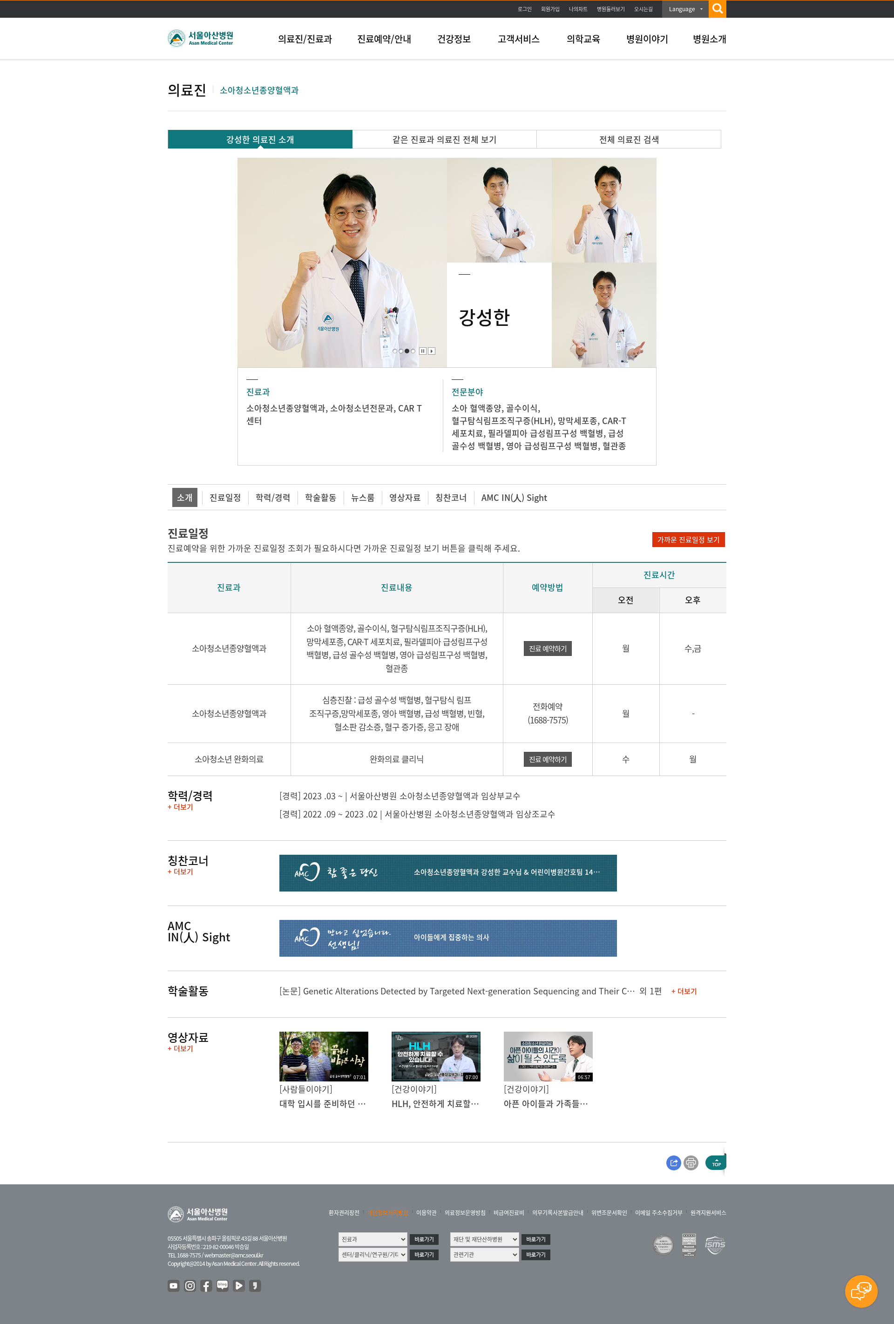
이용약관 (426, 1213)
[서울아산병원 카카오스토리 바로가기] (255, 1286)
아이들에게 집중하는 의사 (451, 937)
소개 (185, 497)
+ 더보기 (180, 807)
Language (682, 9)
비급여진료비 (509, 1213)
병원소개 (709, 39)
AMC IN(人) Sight (514, 497)
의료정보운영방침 (465, 1213)
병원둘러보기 (611, 9)
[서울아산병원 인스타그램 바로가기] (190, 1286)
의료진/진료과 (305, 39)
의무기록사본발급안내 (557, 1213)
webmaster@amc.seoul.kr (233, 1255)
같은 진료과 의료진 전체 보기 (445, 139)
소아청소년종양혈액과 (285, 408)
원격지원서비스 (708, 1213)
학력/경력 (273, 497)
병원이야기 (647, 39)
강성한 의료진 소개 (260, 139)
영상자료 (405, 497)
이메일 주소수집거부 (659, 1213)
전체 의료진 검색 (629, 139)
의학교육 (583, 39)
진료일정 (225, 497)
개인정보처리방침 (387, 1213)
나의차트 (578, 9)
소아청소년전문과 (361, 408)
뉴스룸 (363, 497)
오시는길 (643, 9)
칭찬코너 (451, 497)
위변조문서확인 (609, 1213)
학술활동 (321, 497)
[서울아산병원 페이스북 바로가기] (206, 1286)
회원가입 (550, 9)
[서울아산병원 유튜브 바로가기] (174, 1286)
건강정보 (454, 39)
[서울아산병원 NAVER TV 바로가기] (239, 1286)
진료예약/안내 (384, 39)
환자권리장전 (344, 1213)
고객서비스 (519, 39)
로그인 (525, 9)
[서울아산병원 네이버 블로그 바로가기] (223, 1286)
